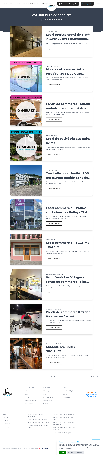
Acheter (5, 3)
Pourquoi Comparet (31, 400)
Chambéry (6, 417)
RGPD (65, 394)
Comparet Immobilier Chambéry (64, 414)
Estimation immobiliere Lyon (37, 419)
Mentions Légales (68, 391)
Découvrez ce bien (54, 50)
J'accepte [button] (62, 452)
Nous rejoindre (87, 3)
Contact (45, 403)
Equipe (45, 394)
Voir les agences (48, 391)
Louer (26, 394)
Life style (27, 407)
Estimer (18, 3)
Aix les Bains (6, 423)
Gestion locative (48, 397)
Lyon (4, 414)
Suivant (93, 376)
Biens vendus (29, 403)
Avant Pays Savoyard (9, 427)
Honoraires (66, 397)
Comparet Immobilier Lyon (62, 432)
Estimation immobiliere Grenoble (38, 422)
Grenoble (6, 420)
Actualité (46, 407)
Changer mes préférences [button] (75, 452)
